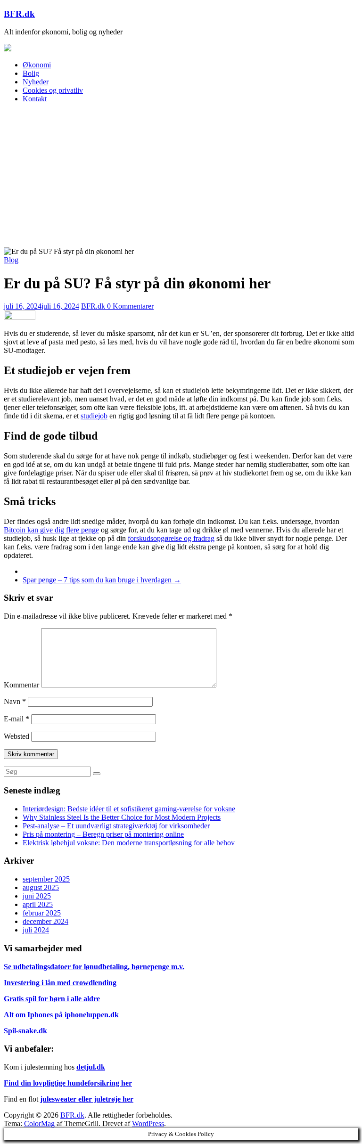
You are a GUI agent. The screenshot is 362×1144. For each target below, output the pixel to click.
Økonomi (37, 65)
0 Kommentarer (130, 306)
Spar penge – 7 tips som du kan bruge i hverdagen (102, 580)
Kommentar (21, 685)
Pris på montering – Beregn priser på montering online (103, 834)
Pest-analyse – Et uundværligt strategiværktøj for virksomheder (116, 826)
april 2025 (38, 904)
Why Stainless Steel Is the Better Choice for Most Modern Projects (122, 817)
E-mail (16, 719)
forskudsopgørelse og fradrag (171, 538)
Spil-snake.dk (25, 1031)
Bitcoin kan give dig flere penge (51, 530)
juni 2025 (37, 896)
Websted (16, 736)
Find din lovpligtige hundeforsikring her (68, 1083)
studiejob (94, 416)
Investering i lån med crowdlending (60, 983)
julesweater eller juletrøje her (86, 1099)
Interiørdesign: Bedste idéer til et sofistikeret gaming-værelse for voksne (129, 809)
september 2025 (46, 879)
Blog (11, 260)
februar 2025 (42, 913)
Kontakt (35, 99)
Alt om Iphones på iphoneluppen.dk (61, 1015)
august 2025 (41, 887)
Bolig (31, 73)
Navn (15, 701)
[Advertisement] (181, 177)
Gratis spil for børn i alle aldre (52, 999)
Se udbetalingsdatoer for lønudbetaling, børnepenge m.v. (94, 967)
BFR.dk (19, 14)
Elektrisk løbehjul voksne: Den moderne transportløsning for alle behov (129, 843)
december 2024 (45, 921)
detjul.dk (90, 1067)
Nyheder (36, 82)
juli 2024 (36, 930)
